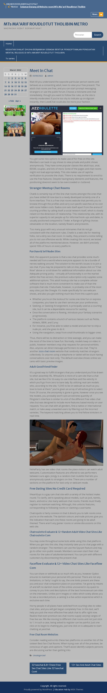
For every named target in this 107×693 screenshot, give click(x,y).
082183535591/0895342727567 (22, 4)
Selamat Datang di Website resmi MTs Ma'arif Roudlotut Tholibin (52, 7)
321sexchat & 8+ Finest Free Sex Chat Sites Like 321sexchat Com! (48, 668)
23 (12, 90)
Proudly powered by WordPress (38, 689)
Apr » (18, 101)
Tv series (10, 58)
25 (19, 90)
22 (9, 90)
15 (9, 86)
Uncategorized (39, 655)
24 (15, 90)
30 (12, 94)
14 (5, 86)
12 (22, 82)
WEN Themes (77, 689)
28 (5, 94)
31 (15, 94)
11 (19, 82)
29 (9, 94)
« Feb (11, 101)
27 (25, 90)
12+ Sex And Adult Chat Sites (86, 664)
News (94, 14)
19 (22, 86)
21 (5, 90)
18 (19, 86)
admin (50, 75)
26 (22, 90)
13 (25, 82)
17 (15, 86)
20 (25, 86)
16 (12, 86)
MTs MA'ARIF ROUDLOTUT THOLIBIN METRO (46, 24)
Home (9, 43)
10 (15, 82)
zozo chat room (47, 351)
